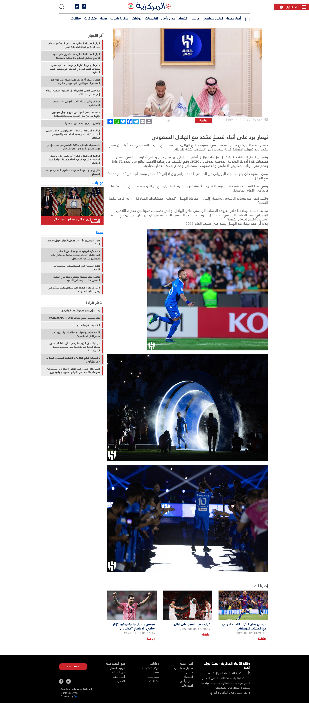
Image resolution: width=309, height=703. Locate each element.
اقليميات (151, 18)
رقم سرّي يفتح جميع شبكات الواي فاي (80, 310)
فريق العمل (117, 668)
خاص (195, 18)
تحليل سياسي (213, 18)
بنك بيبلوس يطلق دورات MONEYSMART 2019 (74, 318)
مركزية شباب (119, 18)
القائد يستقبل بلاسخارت (87, 325)
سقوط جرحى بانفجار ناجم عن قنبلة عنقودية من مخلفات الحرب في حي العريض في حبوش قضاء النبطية (75, 68)
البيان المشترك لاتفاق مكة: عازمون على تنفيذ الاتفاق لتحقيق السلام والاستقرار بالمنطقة (76, 56)
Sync (76, 696)
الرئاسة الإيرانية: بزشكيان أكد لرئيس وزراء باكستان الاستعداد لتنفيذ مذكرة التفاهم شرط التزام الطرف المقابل (74, 159)
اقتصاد (183, 18)
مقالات (76, 18)
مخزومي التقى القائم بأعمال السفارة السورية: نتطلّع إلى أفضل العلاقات (73, 92)
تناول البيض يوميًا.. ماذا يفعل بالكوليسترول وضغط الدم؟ (73, 242)
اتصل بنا (119, 681)
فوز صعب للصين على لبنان (192, 624)
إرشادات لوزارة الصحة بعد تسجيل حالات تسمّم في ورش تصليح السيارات (74, 289)
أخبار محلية (233, 18)
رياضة (262, 638)
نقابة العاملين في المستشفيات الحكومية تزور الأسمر (76, 267)
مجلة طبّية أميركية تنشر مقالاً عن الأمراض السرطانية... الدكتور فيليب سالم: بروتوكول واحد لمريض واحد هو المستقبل (75, 255)
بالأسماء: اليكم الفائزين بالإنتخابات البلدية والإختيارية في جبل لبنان (73, 359)
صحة (103, 18)
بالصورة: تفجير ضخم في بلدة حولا (82, 123)
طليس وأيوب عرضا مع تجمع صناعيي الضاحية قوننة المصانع (73, 172)
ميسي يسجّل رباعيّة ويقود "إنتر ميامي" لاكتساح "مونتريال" (134, 626)
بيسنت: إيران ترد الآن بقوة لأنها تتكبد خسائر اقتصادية (77, 220)
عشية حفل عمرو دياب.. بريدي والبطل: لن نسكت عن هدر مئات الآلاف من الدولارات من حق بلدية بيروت (73, 370)
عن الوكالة (118, 672)
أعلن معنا (119, 676)
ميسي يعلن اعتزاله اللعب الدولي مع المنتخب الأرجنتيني (244, 626)
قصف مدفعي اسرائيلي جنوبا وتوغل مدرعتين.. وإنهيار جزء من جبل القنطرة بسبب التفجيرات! (75, 114)
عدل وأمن (168, 18)
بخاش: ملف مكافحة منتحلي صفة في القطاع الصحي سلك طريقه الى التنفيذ (76, 278)
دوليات (137, 18)
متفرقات (90, 18)
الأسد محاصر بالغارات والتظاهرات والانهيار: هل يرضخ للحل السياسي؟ (76, 334)
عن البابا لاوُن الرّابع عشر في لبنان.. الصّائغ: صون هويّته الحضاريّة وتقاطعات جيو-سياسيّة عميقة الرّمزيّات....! (75, 347)
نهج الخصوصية (115, 663)
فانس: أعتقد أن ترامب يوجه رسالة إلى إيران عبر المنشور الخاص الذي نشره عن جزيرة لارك (75, 81)
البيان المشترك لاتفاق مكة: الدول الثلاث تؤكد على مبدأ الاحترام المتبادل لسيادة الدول (74, 45)
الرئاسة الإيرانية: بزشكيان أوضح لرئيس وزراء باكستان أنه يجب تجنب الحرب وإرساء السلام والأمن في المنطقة (73, 134)
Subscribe (73, 666)
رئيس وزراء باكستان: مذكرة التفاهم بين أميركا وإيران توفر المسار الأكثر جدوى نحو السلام (73, 146)
